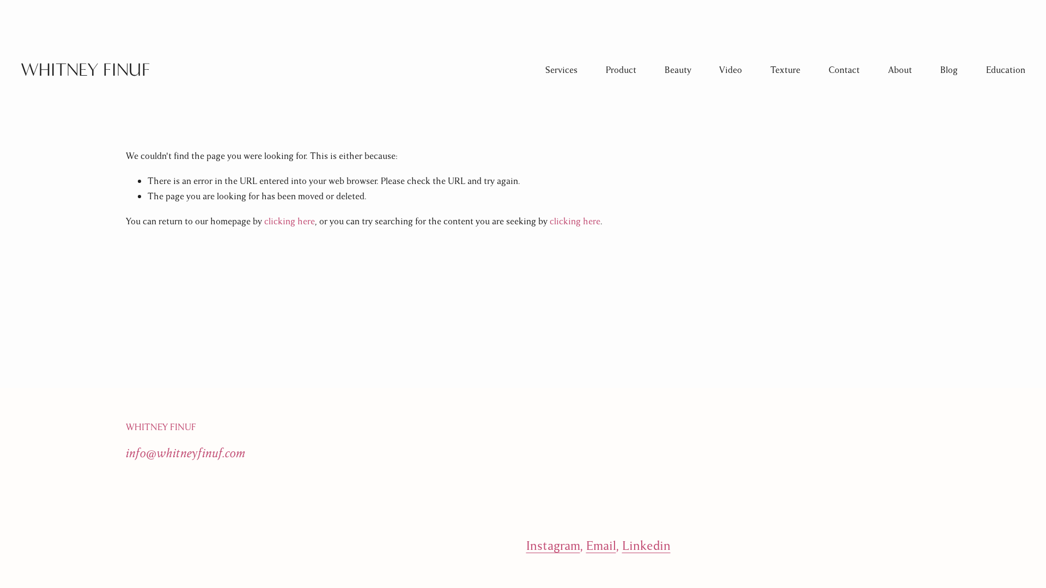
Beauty (678, 70)
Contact (844, 70)
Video (730, 70)
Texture (785, 70)
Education (1005, 70)
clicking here (289, 221)
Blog (949, 70)
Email (601, 545)
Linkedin (646, 545)
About (900, 70)
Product (621, 70)
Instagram (553, 545)
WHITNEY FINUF (85, 70)
